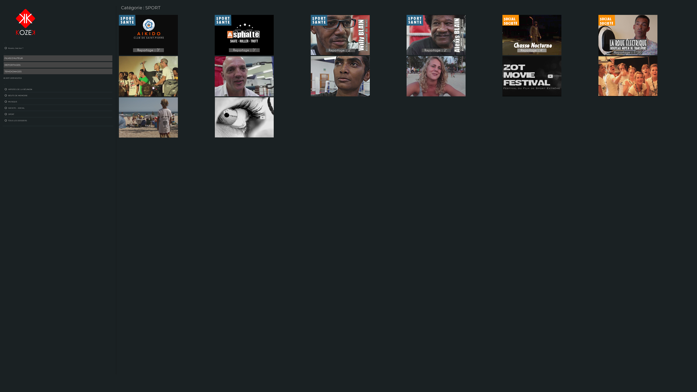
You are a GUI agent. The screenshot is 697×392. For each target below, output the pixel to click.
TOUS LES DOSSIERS (17, 120)
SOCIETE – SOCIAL (16, 108)
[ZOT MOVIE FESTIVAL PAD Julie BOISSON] (148, 76)
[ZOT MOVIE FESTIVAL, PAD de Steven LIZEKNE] (627, 76)
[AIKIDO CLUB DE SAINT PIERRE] (148, 34)
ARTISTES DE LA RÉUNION (20, 89)
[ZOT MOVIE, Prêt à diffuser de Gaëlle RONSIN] (244, 117)
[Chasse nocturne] (531, 34)
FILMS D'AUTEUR (14, 58)
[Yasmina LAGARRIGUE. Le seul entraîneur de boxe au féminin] (340, 76)
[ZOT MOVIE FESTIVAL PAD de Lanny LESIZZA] (531, 76)
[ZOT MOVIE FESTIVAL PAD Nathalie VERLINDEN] (436, 76)
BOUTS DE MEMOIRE (18, 95)
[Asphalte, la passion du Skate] (244, 34)
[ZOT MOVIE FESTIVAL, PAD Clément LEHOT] (148, 117)
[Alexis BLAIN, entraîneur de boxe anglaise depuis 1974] (436, 34)
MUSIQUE (12, 102)
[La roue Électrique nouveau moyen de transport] (627, 34)
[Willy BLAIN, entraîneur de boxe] (340, 34)
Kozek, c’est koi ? (15, 48)
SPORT (11, 114)
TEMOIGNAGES (13, 71)
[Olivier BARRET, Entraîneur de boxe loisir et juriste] (244, 76)
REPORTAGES (12, 65)
